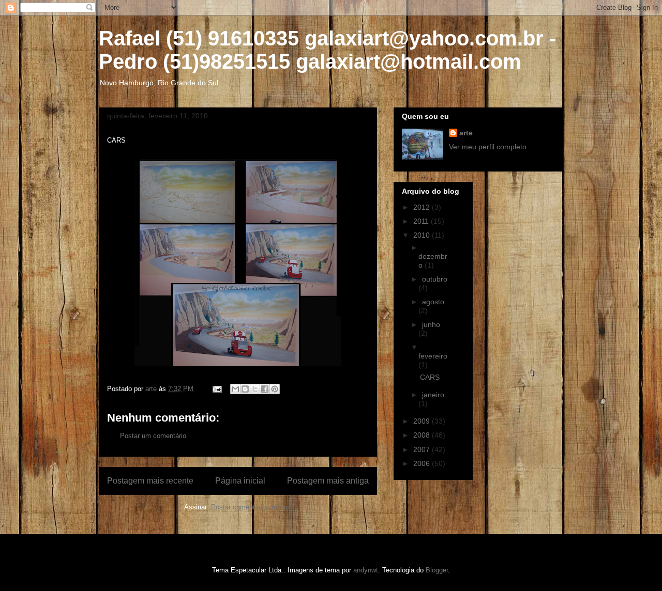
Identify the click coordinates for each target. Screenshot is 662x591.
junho (431, 324)
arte (466, 133)
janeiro (433, 395)
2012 (422, 207)
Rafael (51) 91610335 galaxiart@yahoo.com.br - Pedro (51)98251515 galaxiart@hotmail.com (327, 50)
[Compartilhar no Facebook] (265, 389)
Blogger (437, 570)
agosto (433, 302)
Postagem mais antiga (328, 480)
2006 (422, 463)
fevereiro (432, 356)
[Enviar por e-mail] (235, 389)
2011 (422, 221)
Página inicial (240, 480)
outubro (434, 279)
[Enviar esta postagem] (216, 389)
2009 (422, 421)
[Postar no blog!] (245, 389)
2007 (422, 449)
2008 (422, 435)
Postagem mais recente (150, 480)
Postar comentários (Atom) (251, 507)
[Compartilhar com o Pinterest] (274, 389)
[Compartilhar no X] (255, 389)
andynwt (365, 570)
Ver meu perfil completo (487, 147)
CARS (430, 377)
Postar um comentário (153, 436)
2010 (422, 235)
